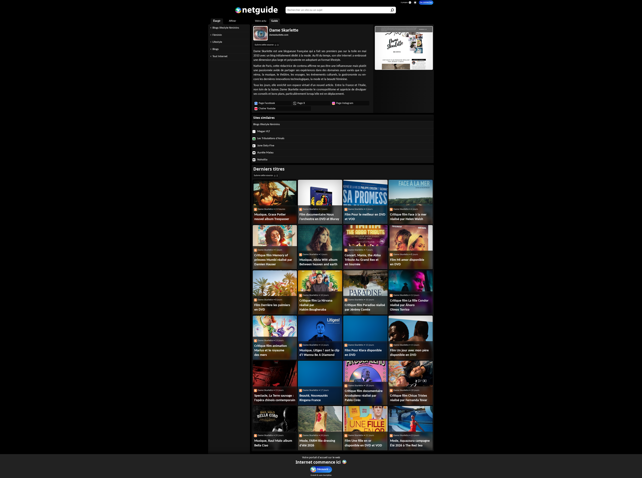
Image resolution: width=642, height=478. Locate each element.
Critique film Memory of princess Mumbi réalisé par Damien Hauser (273, 260)
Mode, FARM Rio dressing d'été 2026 (317, 443)
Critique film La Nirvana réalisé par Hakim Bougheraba (315, 305)
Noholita (262, 159)
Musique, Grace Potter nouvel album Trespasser (271, 217)
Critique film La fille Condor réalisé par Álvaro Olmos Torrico (409, 305)
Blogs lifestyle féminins (225, 27)
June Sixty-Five (265, 145)
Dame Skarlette (283, 30)
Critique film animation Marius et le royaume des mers (270, 350)
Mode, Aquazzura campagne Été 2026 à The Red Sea (410, 443)
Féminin (217, 35)
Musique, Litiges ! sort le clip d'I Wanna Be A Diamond (319, 353)
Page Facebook (267, 103)
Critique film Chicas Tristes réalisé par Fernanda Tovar (408, 398)
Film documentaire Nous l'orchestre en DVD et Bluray (319, 217)
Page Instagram (344, 103)
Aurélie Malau (265, 152)
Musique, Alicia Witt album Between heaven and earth (318, 262)
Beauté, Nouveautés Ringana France (313, 398)
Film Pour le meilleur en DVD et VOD (365, 217)
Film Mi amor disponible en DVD (407, 262)
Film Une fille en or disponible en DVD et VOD (363, 443)
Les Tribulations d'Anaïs (270, 138)
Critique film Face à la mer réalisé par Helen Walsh (408, 217)
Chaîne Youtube (267, 108)
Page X (301, 103)
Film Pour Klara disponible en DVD (363, 353)
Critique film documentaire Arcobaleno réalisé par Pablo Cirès (364, 395)
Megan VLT (263, 131)
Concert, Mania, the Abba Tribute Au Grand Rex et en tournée (363, 260)
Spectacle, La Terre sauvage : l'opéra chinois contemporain (274, 398)
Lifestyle (217, 42)
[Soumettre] (392, 10)
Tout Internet (220, 56)
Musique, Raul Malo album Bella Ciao (273, 443)
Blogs (215, 49)
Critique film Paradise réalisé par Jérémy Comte (365, 307)
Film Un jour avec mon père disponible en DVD (409, 353)
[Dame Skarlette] (403, 48)
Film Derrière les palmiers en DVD (272, 307)
